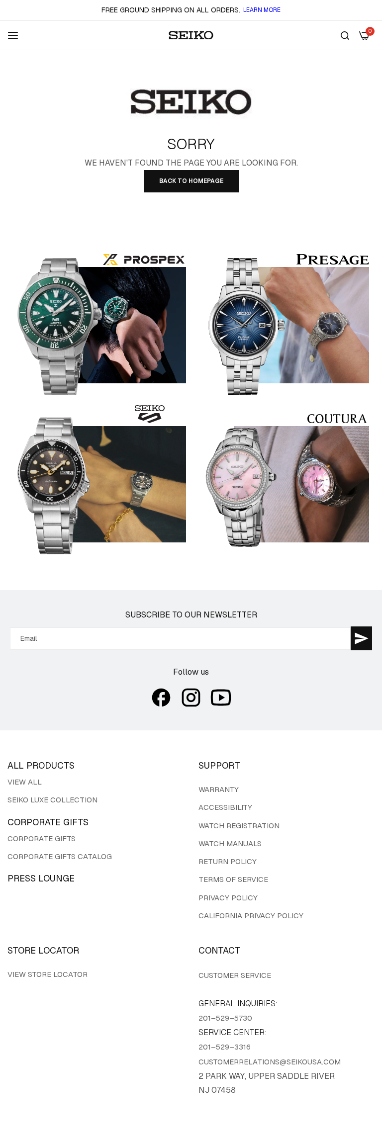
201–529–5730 (225, 1018)
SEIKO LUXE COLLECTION (52, 799)
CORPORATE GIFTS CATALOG (59, 856)
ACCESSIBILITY (225, 807)
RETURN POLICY (227, 861)
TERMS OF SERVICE (233, 879)
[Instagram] (191, 697)
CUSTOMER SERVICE (234, 975)
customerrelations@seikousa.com (269, 1061)
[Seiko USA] (191, 35)
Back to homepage (191, 181)
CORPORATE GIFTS (41, 838)
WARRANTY (218, 789)
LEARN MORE (262, 10)
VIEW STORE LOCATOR (47, 974)
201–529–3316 (224, 1046)
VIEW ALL (24, 782)
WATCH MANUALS (230, 843)
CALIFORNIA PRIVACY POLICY (250, 915)
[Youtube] (220, 697)
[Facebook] (161, 697)
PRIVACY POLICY (228, 897)
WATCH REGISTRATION (239, 825)
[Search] (345, 35)
